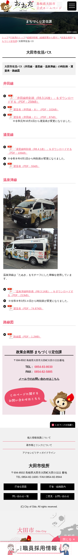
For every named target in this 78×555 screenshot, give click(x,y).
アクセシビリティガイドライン (39, 452)
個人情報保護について (39, 437)
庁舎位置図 (20, 486)
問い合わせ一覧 (20, 496)
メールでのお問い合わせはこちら (39, 378)
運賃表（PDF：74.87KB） (28, 308)
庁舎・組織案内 (57, 486)
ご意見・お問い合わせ (57, 496)
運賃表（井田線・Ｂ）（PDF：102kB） (36, 109)
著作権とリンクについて (39, 445)
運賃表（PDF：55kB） (26, 166)
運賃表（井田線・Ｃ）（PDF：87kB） (35, 117)
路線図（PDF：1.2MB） (27, 336)
